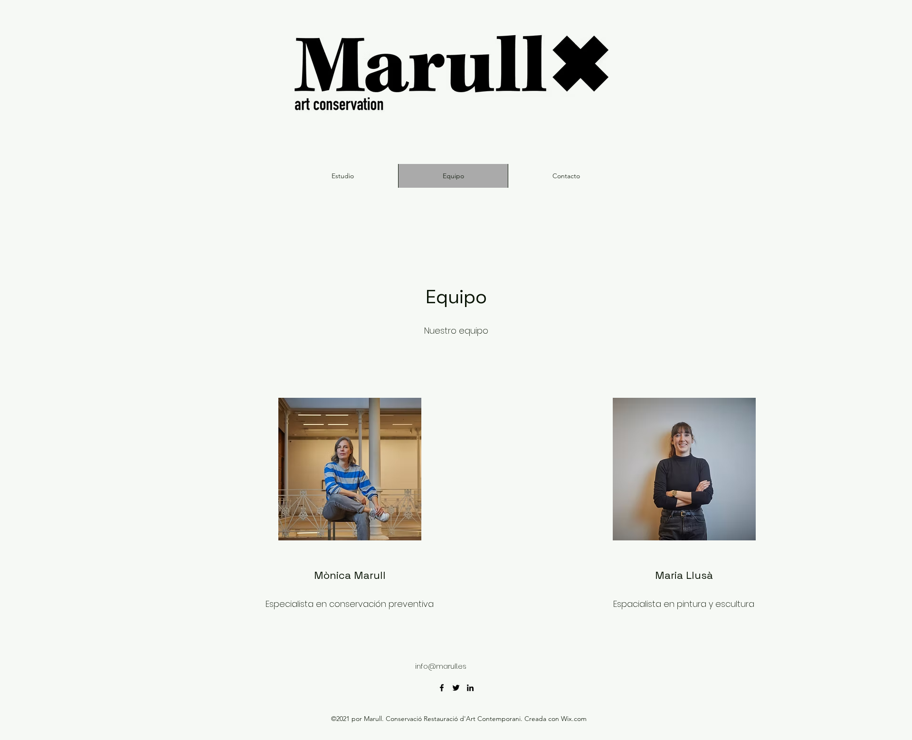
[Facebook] (441, 687)
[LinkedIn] (470, 687)
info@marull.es (440, 666)
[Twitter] (456, 687)
